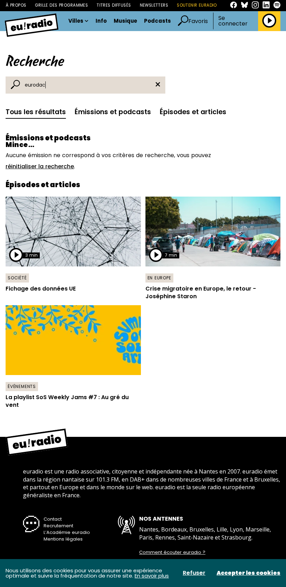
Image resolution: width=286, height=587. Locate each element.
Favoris (198, 21)
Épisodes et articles (193, 112)
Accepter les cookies (248, 573)
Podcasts (157, 21)
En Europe (159, 278)
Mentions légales (63, 539)
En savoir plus (152, 575)
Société (17, 278)
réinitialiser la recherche (40, 166)
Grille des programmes (61, 5)
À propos (16, 5)
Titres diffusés (114, 5)
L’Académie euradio (67, 532)
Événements (22, 386)
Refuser (194, 573)
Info (101, 21)
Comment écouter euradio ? (172, 552)
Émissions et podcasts (113, 112)
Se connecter (233, 21)
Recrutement (58, 525)
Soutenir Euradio (197, 5)
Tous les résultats (36, 112)
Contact (53, 519)
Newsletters (154, 5)
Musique (125, 21)
